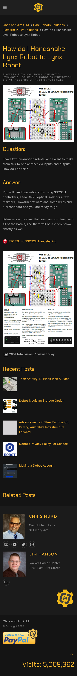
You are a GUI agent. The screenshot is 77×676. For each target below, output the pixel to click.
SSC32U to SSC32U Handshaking (32, 241)
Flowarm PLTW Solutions (22, 74)
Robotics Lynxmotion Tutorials (39, 80)
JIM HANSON (44, 554)
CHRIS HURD (43, 516)
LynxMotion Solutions (20, 77)
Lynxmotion (53, 74)
